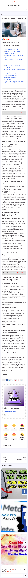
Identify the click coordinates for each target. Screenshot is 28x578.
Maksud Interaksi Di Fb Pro (17, 113)
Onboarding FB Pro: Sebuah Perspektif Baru (12, 52)
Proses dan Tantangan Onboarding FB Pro (14, 70)
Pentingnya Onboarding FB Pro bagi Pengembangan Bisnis (14, 82)
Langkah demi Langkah (11, 73)
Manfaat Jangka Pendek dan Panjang (13, 66)
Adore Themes (10, 571)
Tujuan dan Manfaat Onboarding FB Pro (13, 60)
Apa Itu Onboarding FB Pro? (11, 49)
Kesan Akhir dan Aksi (10, 85)
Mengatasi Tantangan (11, 75)
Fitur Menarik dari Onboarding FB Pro (14, 56)
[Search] (26, 9)
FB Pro (14, 2)
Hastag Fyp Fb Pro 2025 (17, 273)
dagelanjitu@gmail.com (13, 415)
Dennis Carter (22, 21)
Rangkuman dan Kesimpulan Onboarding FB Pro (12, 78)
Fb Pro (9, 445)
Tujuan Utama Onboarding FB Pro (14, 63)
